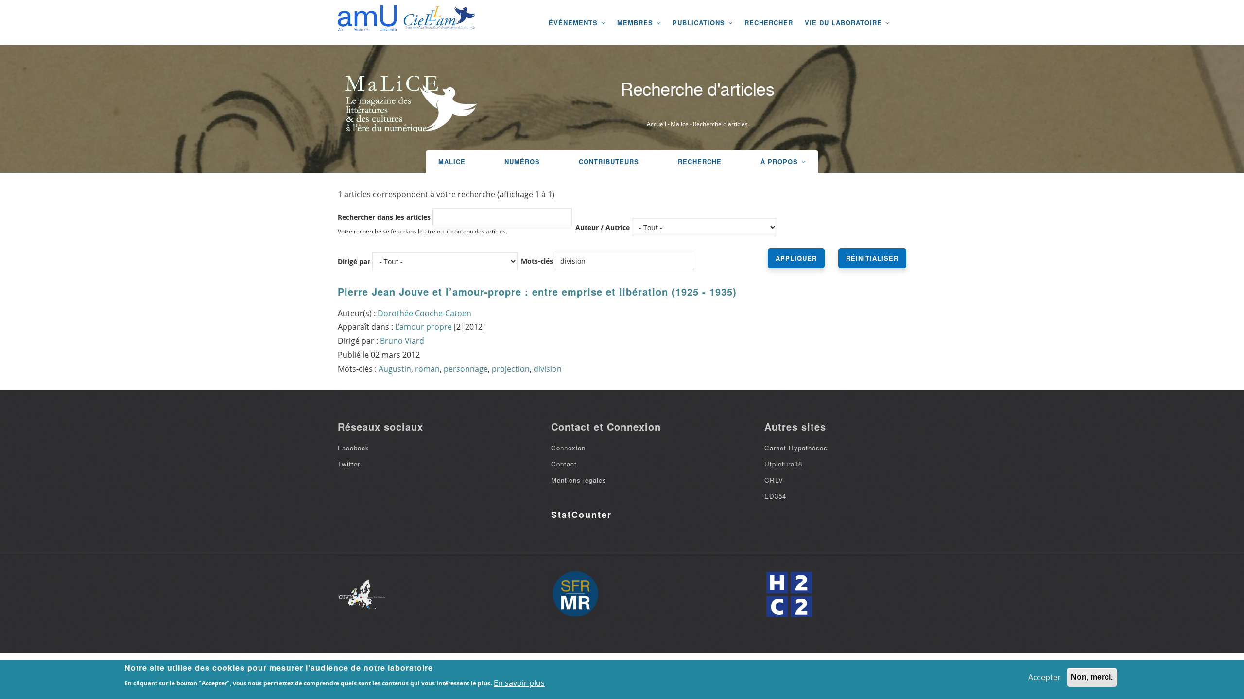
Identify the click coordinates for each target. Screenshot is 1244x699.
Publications (700, 22)
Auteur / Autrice (602, 227)
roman (427, 369)
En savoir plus (519, 683)
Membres (636, 22)
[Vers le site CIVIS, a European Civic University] (362, 594)
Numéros (522, 161)
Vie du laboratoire (844, 22)
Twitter (349, 463)
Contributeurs (609, 161)
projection (511, 369)
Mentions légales (578, 479)
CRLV (773, 479)
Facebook (353, 447)
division (548, 369)
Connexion (568, 447)
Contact (564, 463)
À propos (780, 161)
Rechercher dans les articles (384, 217)
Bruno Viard (402, 340)
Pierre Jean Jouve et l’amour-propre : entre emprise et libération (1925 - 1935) (537, 291)
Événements (574, 22)
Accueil (656, 124)
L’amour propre (423, 326)
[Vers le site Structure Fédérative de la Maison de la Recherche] (575, 594)
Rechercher (768, 22)
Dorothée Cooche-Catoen (424, 313)
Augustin (395, 369)
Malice (680, 124)
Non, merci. (1092, 677)
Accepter (1044, 677)
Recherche (700, 161)
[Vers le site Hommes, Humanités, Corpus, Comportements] (788, 594)
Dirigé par (354, 261)
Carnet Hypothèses (796, 447)
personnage (466, 369)
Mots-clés (537, 261)
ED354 (775, 495)
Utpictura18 (783, 463)
